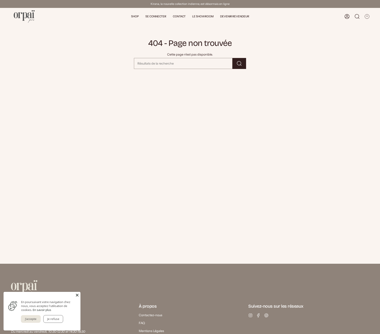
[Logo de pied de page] (24, 288)
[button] (135, 16)
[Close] (77, 295)
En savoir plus (42, 310)
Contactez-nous (150, 315)
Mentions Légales (151, 331)
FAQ (142, 323)
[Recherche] (239, 63)
